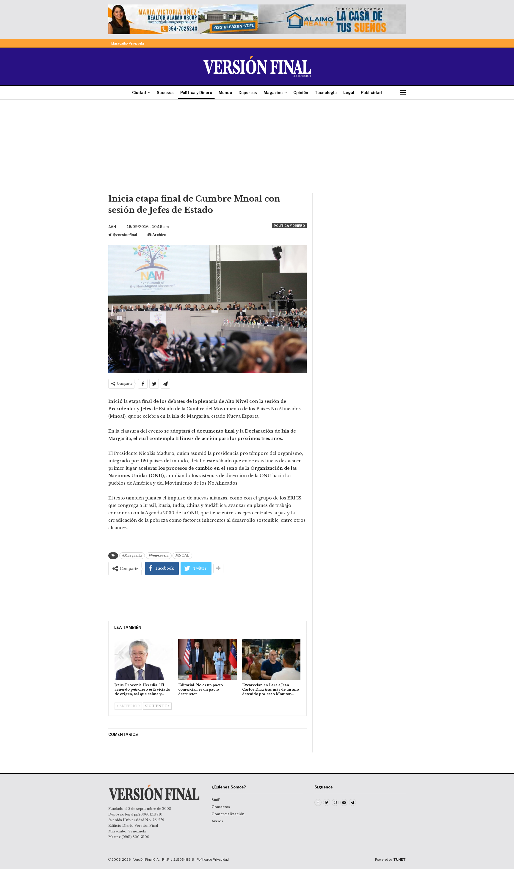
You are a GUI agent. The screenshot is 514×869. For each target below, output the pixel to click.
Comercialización (228, 814)
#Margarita (132, 555)
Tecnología (326, 92)
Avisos (217, 821)
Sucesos (165, 92)
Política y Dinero (196, 92)
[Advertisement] (257, 148)
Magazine (273, 92)
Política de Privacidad (213, 859)
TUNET (399, 859)
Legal (348, 92)
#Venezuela (159, 555)
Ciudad (139, 92)
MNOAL (182, 555)
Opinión (300, 92)
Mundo (225, 92)
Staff (215, 800)
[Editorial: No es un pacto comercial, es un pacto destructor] (207, 659)
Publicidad (371, 92)
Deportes (248, 92)
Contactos (220, 807)
